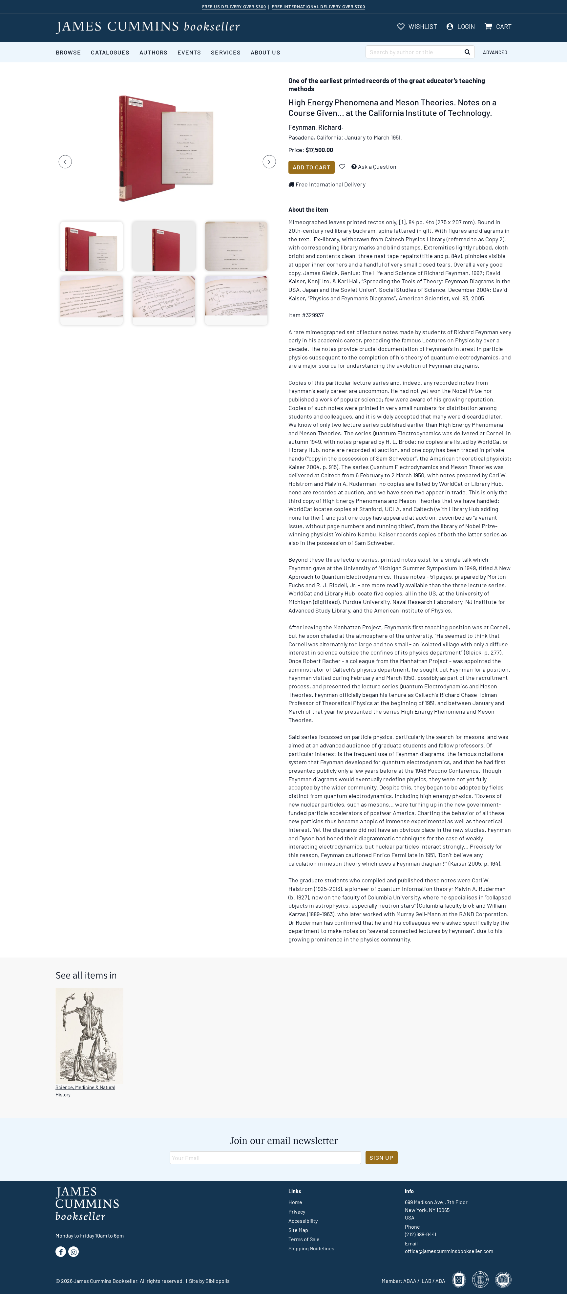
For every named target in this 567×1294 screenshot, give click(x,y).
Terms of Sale (304, 1239)
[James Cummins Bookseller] (147, 28)
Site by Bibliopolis (209, 1281)
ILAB (425, 1281)
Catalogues (110, 52)
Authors (153, 52)
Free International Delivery (330, 184)
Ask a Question (377, 166)
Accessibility (303, 1221)
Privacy (296, 1211)
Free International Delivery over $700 (318, 7)
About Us (266, 52)
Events (189, 52)
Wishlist (423, 26)
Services (226, 52)
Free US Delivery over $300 (234, 7)
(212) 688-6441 (420, 1234)
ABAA (409, 1281)
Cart (504, 26)
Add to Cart (311, 167)
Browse (68, 52)
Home (295, 1202)
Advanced (495, 52)
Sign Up (381, 1157)
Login (466, 26)
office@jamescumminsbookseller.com (449, 1251)
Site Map (298, 1230)
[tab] (91, 246)
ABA (440, 1281)
